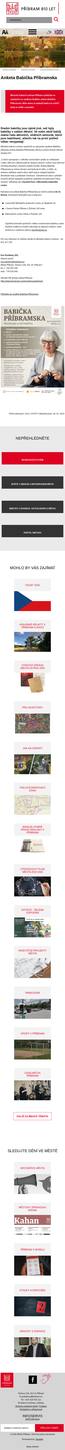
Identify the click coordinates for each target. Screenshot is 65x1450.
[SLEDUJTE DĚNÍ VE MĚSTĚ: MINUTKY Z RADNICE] (32, 1347)
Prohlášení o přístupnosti (31, 1409)
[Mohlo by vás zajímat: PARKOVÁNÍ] (32, 1009)
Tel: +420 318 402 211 (31, 1400)
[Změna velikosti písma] (5, 32)
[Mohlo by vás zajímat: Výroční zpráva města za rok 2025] (32, 683)
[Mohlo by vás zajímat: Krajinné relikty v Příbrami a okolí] (32, 642)
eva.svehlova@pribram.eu (12, 262)
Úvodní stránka (9, 69)
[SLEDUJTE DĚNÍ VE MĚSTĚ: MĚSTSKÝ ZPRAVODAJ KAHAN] (32, 1225)
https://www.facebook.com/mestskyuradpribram (22, 281)
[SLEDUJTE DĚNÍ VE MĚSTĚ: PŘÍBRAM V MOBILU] (32, 1266)
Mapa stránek (32, 1446)
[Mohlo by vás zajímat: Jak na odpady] (32, 764)
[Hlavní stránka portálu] (32, 8)
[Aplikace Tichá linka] (49, 33)
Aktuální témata (28, 69)
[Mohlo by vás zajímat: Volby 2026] (32, 601)
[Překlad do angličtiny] (59, 32)
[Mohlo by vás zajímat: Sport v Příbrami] (32, 1049)
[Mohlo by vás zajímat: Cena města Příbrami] (32, 1090)
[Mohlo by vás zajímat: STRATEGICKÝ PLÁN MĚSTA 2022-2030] (32, 886)
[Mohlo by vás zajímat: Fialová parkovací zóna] (32, 805)
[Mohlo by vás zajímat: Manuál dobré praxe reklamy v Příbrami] (32, 846)
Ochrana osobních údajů (26, 1406)
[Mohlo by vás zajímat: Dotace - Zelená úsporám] (32, 927)
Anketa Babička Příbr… (50, 69)
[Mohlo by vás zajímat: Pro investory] (32, 723)
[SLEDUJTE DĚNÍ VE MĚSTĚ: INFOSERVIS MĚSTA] (32, 1184)
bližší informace (33, 1419)
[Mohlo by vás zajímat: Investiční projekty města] (32, 968)
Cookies (43, 1406)
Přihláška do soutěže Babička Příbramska (19, 294)
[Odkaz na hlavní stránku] (7, 1381)
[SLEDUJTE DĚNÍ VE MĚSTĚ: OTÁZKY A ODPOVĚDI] (32, 1306)
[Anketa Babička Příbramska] (32, 395)
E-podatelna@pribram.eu (31, 1396)
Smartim (39, 1439)
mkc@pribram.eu (39, 230)
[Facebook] (33, 1379)
